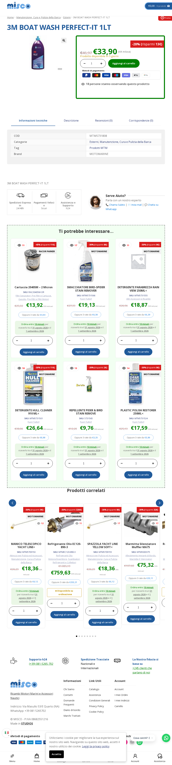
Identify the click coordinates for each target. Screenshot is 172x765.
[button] (64, 40)
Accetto (56, 754)
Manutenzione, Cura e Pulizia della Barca (38, 17)
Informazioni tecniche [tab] (33, 120)
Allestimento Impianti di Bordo (140, 555)
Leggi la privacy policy (95, 746)
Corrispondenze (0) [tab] (141, 120)
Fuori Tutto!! (86, 298)
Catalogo (94, 689)
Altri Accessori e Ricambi (138, 298)
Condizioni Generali (99, 700)
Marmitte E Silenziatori (141, 559)
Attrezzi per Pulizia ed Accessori (26, 555)
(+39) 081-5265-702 (41, 664)
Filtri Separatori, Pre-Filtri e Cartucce (33, 295)
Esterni (67, 17)
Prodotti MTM (99, 148)
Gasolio (22, 299)
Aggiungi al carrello (123, 63)
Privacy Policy (96, 706)
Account (119, 689)
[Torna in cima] (165, 745)
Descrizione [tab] (71, 120)
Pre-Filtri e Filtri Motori (38, 299)
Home (10, 17)
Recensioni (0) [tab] (104, 120)
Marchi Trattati (71, 715)
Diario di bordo (71, 710)
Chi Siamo (68, 689)
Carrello (119, 706)
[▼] (7, 732)
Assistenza (95, 695)
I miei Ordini (121, 695)
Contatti (68, 695)
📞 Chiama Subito (115, 204)
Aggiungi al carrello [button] (33, 352)
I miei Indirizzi (122, 700)
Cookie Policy (96, 711)
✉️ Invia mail (135, 204)
